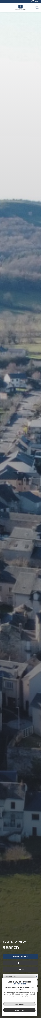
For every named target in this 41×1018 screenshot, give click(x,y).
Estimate (20, 969)
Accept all (19, 1010)
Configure (19, 1004)
